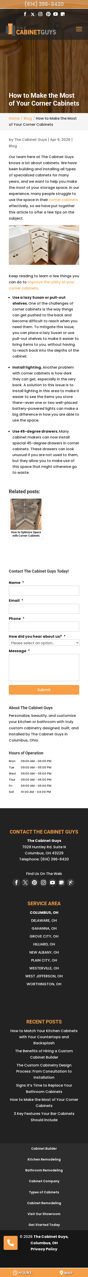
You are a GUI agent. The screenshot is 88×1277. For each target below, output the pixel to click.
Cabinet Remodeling (44, 1203)
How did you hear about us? (37, 636)
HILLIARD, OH (44, 944)
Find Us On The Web (44, 873)
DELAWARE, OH (44, 920)
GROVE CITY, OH (44, 936)
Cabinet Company (44, 1181)
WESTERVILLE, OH (44, 968)
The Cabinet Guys (30, 139)
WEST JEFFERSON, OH (44, 976)
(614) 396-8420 (44, 4)
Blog (13, 146)
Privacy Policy (44, 1249)
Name (16, 582)
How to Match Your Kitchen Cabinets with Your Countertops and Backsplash (44, 1037)
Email (16, 600)
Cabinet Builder (44, 1148)
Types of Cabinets (44, 1192)
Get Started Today (44, 1225)
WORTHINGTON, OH (44, 984)
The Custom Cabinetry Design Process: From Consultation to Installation (44, 1071)
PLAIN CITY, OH (44, 960)
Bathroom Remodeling (44, 1170)
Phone (17, 618)
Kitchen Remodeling (44, 1159)
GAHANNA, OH (44, 928)
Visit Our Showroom (44, 1214)
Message (19, 651)
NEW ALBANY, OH (44, 952)
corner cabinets (63, 199)
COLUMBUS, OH (44, 912)
